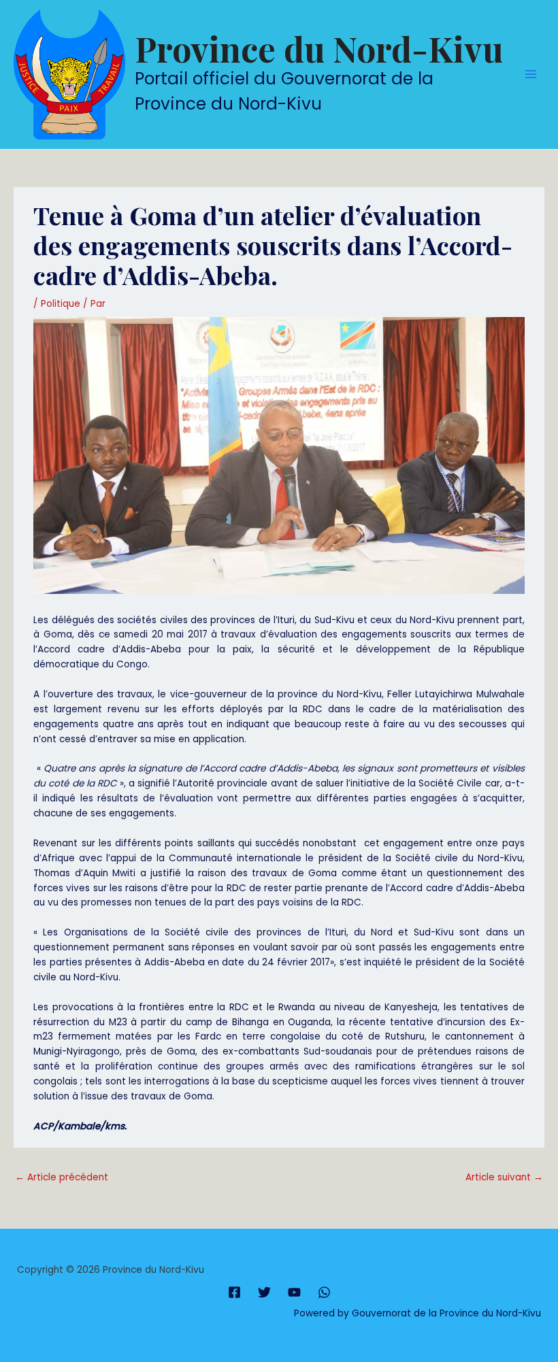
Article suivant (504, 1177)
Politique (60, 303)
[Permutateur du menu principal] (531, 74)
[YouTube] (294, 1292)
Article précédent (61, 1177)
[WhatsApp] (324, 1292)
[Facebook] (234, 1292)
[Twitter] (264, 1292)
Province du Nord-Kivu (319, 48)
